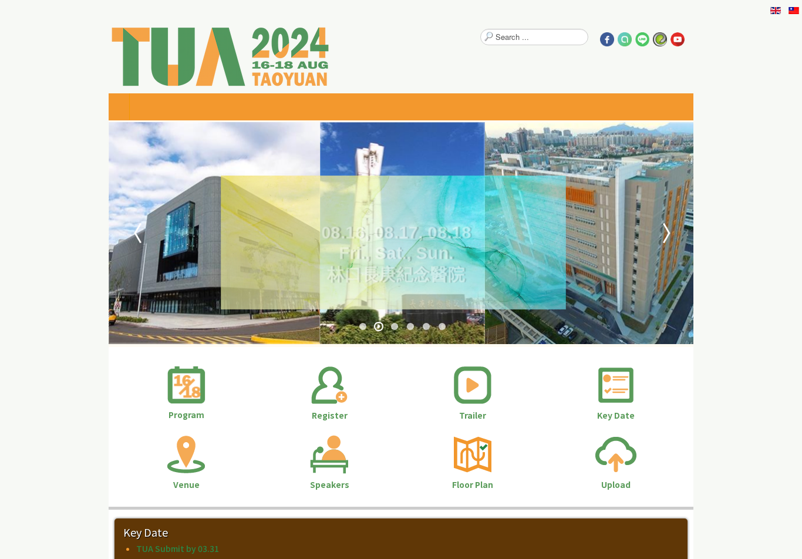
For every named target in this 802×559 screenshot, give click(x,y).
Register (303, 415)
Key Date (696, 415)
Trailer (499, 415)
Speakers (302, 484)
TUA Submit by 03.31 (70, 548)
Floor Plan (499, 484)
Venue (105, 484)
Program (105, 414)
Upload (696, 484)
